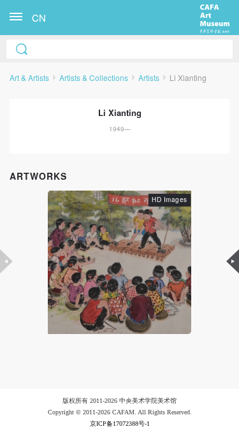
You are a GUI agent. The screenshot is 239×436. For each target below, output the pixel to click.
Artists (148, 77)
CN (39, 17)
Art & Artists (29, 77)
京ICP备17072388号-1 (120, 423)
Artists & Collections (93, 77)
